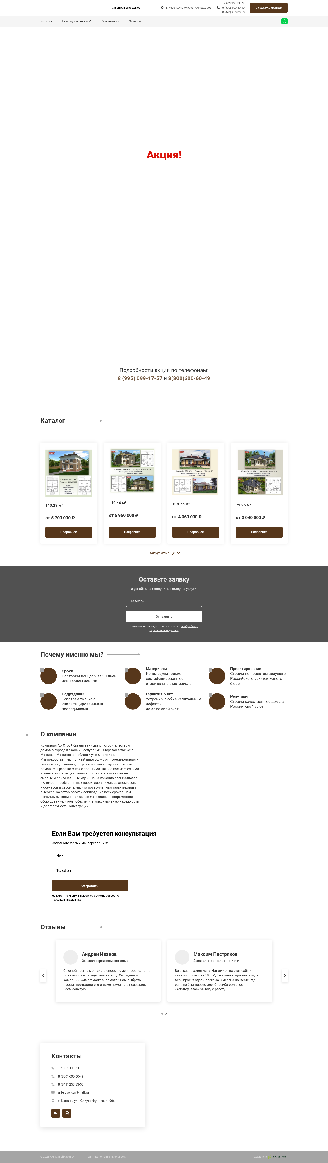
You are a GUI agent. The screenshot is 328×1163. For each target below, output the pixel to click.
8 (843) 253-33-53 (233, 12)
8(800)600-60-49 (189, 378)
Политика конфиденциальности (106, 1156)
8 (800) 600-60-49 (233, 7)
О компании (110, 21)
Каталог (46, 21)
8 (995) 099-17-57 (140, 378)
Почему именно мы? (77, 21)
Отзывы (135, 21)
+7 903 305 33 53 (233, 3)
